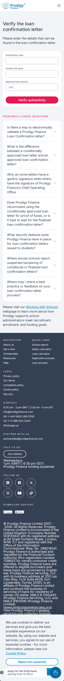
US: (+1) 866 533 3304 (17, 420)
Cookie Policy (16, 653)
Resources (9, 358)
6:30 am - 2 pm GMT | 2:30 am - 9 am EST (28, 407)
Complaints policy (13, 385)
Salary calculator (41, 349)
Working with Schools (42, 307)
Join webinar (14, 453)
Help (6, 362)
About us (8, 344)
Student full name (14, 68)
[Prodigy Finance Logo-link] (13, 5)
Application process (43, 358)
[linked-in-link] (7, 482)
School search (40, 344)
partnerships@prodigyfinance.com (23, 438)
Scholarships (10, 353)
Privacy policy (11, 375)
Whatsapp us (10, 425)
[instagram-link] (7, 493)
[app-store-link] (19, 512)
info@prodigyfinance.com (18, 411)
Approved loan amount (17, 84)
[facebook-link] (19, 482)
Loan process (39, 362)
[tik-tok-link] (31, 493)
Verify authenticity (32, 100)
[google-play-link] (7, 512)
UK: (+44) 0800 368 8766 (18, 416)
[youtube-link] (19, 493)
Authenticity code (14, 55)
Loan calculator (41, 353)
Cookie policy (11, 389)
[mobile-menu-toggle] (59, 6)
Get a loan (9, 349)
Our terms (9, 380)
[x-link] (31, 482)
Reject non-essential (32, 662)
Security (8, 394)
